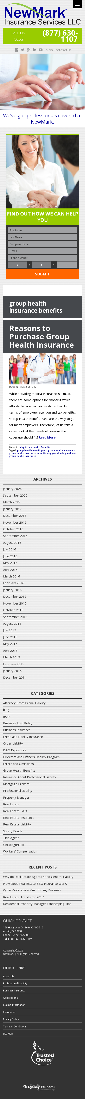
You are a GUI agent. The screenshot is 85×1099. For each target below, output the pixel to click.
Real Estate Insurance (18, 817)
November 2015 (15, 603)
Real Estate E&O (15, 811)
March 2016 (11, 576)
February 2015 (13, 664)
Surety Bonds (12, 831)
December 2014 (14, 677)
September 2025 (15, 495)
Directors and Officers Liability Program (31, 757)
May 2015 (10, 644)
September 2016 (15, 536)
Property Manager (16, 797)
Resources (9, 1012)
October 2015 (13, 610)
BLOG (49, 50)
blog (21, 447)
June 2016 (10, 556)
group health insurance (61, 450)
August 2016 (12, 542)
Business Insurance (17, 730)
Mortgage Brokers (16, 784)
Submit (42, 273)
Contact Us (63, 50)
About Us (8, 976)
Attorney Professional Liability (24, 703)
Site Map (8, 1033)
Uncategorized (13, 845)
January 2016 (12, 590)
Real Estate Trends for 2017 (23, 897)
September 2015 (15, 617)
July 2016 (9, 549)
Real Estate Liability (17, 824)
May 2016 (10, 563)
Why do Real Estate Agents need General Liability (38, 877)
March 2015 (11, 657)
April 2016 (10, 569)
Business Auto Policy (17, 723)
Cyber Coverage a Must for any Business (32, 890)
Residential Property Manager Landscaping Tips (37, 904)
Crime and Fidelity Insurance (23, 737)
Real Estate (11, 804)
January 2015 (12, 671)
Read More (47, 437)
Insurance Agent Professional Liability (29, 777)
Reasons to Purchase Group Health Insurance (41, 336)
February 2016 (13, 583)
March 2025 (11, 502)
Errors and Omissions (18, 764)
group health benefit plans (32, 450)
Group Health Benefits (37, 447)
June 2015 (10, 637)
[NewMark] (42, 14)
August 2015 (12, 623)
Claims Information (14, 1005)
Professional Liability (17, 790)
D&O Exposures (14, 750)
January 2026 (12, 489)
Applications (10, 998)
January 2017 (12, 509)
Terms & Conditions (14, 1026)
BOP (6, 716)
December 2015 (14, 596)
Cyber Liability (13, 743)
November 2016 (15, 522)
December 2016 (14, 515)
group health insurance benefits (27, 453)
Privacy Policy (11, 1019)
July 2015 (9, 630)
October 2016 (13, 529)
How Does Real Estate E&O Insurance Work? (35, 883)
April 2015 (10, 650)
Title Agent (11, 838)
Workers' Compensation (20, 851)
